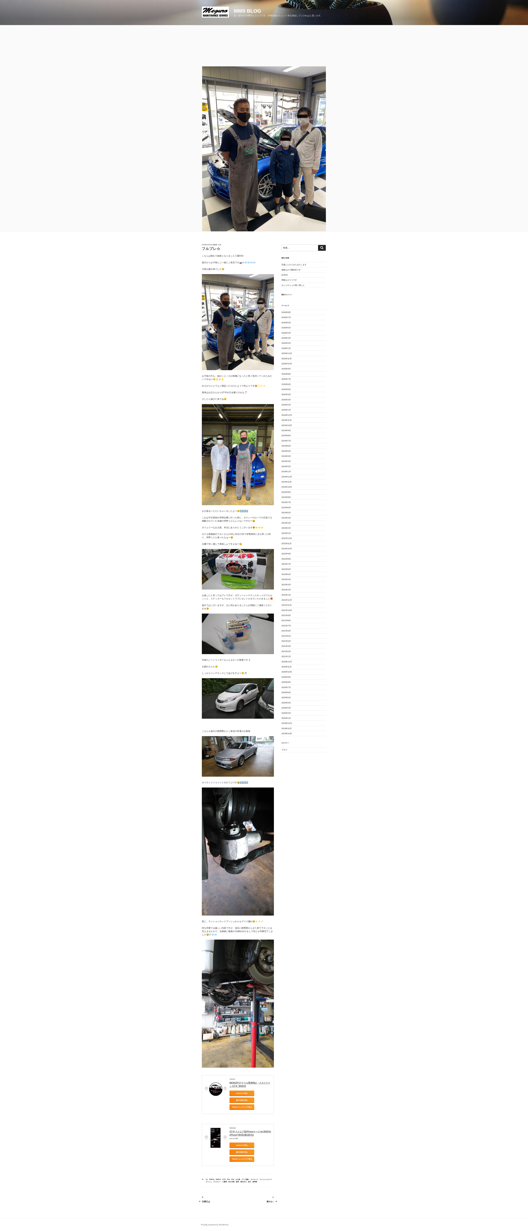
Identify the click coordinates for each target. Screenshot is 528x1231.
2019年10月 (286, 733)
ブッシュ (209, 1182)
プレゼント (217, 1182)
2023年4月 (286, 518)
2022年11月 (286, 543)
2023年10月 (286, 487)
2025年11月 (286, 358)
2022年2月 (286, 590)
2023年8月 (286, 497)
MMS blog (247, 11)
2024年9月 (286, 430)
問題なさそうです (289, 280)
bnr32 (211, 1179)
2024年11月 (286, 420)
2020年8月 (286, 682)
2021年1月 (286, 656)
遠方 (249, 1182)
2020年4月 (286, 703)
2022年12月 (286, 538)
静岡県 (255, 1182)
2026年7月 (286, 317)
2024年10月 (286, 425)
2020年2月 (286, 713)
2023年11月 (286, 482)
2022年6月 (286, 569)
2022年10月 (286, 548)
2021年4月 (286, 641)
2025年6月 (286, 384)
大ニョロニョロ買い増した (293, 285)
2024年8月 (286, 435)
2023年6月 (286, 507)
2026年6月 (286, 322)
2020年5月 (286, 697)
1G (207, 1179)
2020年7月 (286, 687)
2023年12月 (286, 477)
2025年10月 (286, 364)
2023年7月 (286, 502)
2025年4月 (286, 394)
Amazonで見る (242, 1093)
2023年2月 (286, 528)
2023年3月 (286, 523)
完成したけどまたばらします (293, 265)
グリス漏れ (245, 1179)
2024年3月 (286, 461)
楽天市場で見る (242, 1100)
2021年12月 (286, 600)
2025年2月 (286, 405)
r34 (232, 1179)
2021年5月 (286, 636)
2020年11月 (286, 667)
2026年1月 (286, 348)
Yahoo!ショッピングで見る (242, 1107)
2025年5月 (286, 389)
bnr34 (218, 1179)
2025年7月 (286, 379)
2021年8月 (286, 620)
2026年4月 (286, 333)
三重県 (224, 1182)
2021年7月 (286, 626)
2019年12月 (286, 723)
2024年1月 (286, 471)
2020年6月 (286, 692)
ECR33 (284, 275)
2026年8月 (286, 312)
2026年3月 (286, 338)
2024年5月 (286, 451)
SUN (219, 245)
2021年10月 (286, 610)
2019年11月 (286, 728)
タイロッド (254, 1179)
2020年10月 (286, 672)
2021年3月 (286, 646)
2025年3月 (286, 400)
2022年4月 (286, 579)
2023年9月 (286, 492)
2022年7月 (286, 564)
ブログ (284, 750)
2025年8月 (286, 374)
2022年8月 (286, 559)
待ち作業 (231, 1182)
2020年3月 (286, 708)
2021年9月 (286, 615)
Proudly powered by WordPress (215, 1225)
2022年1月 (286, 595)
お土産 (238, 1179)
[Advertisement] (264, 46)
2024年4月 (286, 456)
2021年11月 (286, 605)
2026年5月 (286, 328)
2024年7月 (286, 441)
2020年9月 (286, 677)
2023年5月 (286, 512)
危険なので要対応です (291, 270)
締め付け (243, 1182)
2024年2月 (286, 466)
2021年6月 (286, 631)
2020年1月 (286, 718)
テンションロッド (266, 1179)
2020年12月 (286, 662)
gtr (224, 1179)
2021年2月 (286, 651)
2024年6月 (286, 446)
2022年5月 (286, 574)
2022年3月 (286, 584)
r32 (228, 1179)
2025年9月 (286, 369)
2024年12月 (286, 415)
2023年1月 (286, 533)
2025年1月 (286, 410)
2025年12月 (286, 353)
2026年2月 (286, 343)
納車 (237, 1182)
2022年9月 (286, 554)
